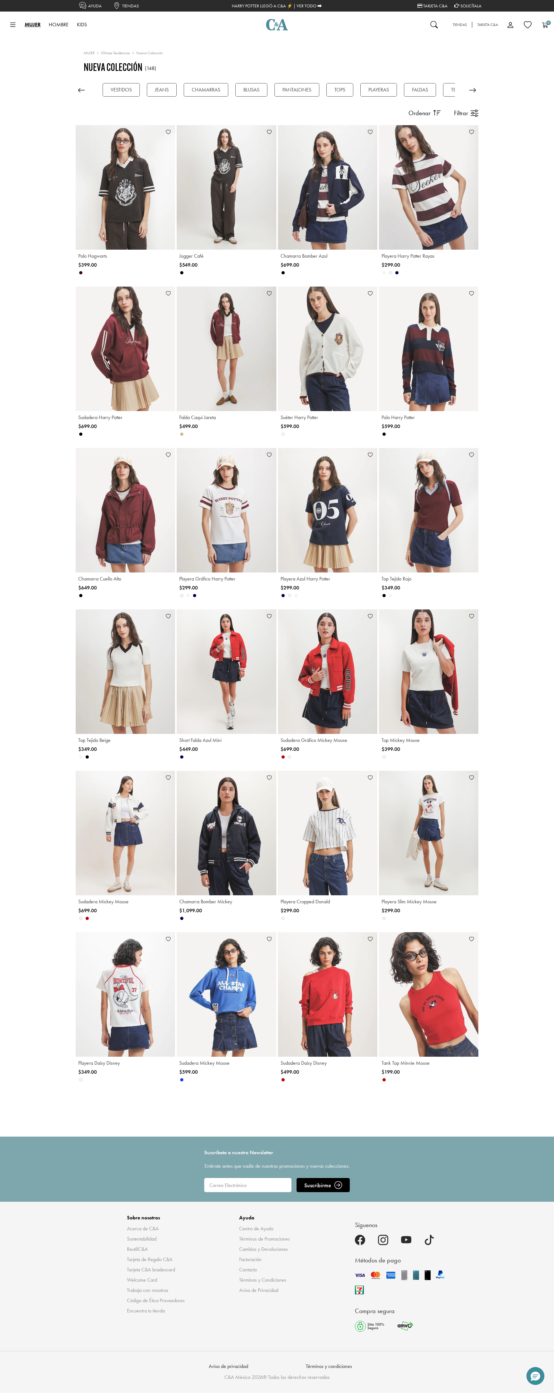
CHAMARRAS (206, 89)
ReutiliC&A (137, 1249)
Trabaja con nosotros (147, 1290)
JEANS (162, 89)
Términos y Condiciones (262, 1280)
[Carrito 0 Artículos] (545, 25)
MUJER (89, 53)
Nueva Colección (149, 53)
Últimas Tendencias (115, 53)
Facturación (250, 1259)
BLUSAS (251, 89)
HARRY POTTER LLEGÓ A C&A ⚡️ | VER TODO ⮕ (277, 6)
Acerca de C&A (143, 1228)
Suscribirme (317, 1185)
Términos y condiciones (329, 1366)
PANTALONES (296, 89)
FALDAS (420, 89)
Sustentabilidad (141, 1238)
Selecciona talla (97, 239)
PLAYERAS (378, 89)
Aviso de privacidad (228, 1366)
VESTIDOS (121, 89)
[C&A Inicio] (277, 24)
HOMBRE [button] (59, 24)
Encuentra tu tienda (146, 1310)
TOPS (339, 89)
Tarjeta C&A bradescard (151, 1269)
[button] (535, 1376)
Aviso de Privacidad (258, 1290)
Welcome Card (142, 1280)
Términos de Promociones (264, 1238)
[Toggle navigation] (13, 25)
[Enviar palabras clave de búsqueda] (434, 24)
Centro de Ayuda (256, 1228)
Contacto (248, 1269)
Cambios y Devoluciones (263, 1249)
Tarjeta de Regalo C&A (149, 1259)
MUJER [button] (33, 24)
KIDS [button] (82, 24)
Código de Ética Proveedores (156, 1300)
